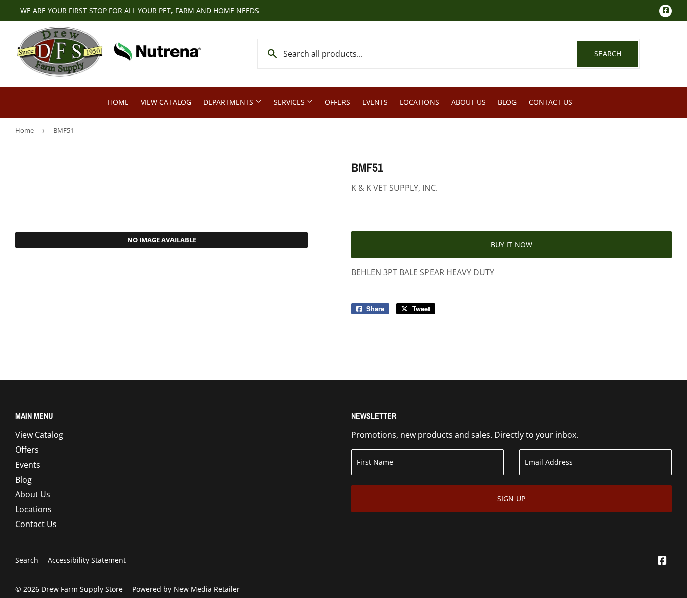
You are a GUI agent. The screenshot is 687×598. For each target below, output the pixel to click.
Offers (337, 102)
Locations (419, 102)
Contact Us (550, 102)
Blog (507, 102)
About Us (468, 102)
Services (290, 102)
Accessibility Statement (87, 560)
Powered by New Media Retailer (186, 589)
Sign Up (511, 498)
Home (118, 102)
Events (375, 102)
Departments (229, 102)
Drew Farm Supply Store (82, 589)
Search (616, 53)
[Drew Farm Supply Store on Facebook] (662, 561)
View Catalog (166, 102)
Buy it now (511, 244)
